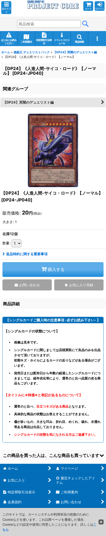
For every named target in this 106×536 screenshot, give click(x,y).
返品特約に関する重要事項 (27, 254)
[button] (6, 7)
